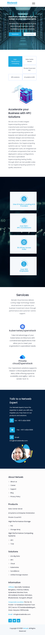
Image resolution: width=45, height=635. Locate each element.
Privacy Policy (15, 497)
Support (13, 489)
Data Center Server (15, 509)
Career (12, 485)
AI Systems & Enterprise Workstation (21, 513)
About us (13, 482)
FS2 (11, 526)
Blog (12, 493)
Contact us (30, 34)
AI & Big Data (15, 556)
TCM (12, 544)
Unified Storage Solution (19, 575)
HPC (11, 540)
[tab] (15, 61)
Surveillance (14, 571)
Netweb (26, 628)
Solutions (15, 34)
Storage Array (15, 529)
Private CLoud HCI (14, 517)
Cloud (12, 564)
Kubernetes (14, 567)
